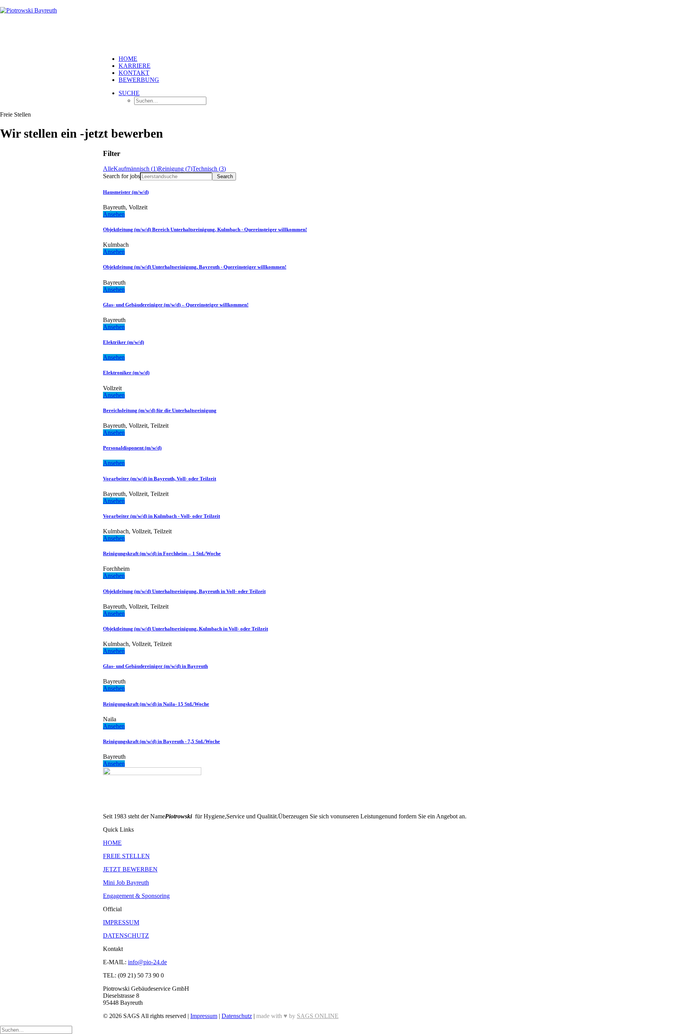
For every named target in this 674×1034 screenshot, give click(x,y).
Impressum (203, 1016)
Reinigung (175, 168)
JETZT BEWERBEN (130, 869)
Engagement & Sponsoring (136, 895)
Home (128, 58)
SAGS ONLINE (318, 1016)
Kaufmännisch (136, 168)
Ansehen (114, 214)
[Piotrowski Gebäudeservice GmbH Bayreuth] (337, 24)
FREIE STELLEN (126, 856)
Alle (108, 168)
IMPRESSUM (121, 922)
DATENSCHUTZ (126, 935)
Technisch (209, 168)
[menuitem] (345, 58)
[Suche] (36, 1029)
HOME (112, 842)
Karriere (135, 65)
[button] (129, 93)
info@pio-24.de (147, 962)
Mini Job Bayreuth (126, 882)
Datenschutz (237, 1016)
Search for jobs (121, 176)
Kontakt (134, 72)
